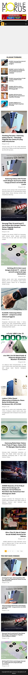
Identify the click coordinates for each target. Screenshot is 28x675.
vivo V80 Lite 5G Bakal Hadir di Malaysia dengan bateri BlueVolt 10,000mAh (14, 357)
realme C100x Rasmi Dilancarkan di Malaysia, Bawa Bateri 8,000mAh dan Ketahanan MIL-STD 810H (13, 401)
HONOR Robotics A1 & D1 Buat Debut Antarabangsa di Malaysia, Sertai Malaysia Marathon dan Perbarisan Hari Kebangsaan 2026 (13, 489)
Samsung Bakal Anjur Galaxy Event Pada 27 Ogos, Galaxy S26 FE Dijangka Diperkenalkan (14, 445)
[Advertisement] (14, 40)
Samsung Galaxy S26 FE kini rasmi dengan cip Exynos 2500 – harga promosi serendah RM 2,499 (14, 181)
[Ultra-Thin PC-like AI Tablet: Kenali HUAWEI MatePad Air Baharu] (14, 519)
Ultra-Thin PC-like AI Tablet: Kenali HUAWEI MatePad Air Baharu (15, 534)
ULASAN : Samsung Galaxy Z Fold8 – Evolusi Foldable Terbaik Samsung (17, 79)
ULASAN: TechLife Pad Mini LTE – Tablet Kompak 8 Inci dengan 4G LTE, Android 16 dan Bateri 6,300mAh (17, 71)
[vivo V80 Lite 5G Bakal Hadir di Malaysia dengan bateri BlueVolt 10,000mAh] (14, 342)
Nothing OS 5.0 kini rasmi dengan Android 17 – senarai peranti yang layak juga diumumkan (15, 271)
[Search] (26, 24)
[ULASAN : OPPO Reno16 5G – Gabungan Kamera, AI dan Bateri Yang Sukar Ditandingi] (4, 96)
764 (18, 551)
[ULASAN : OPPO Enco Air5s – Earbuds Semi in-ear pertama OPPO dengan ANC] (4, 87)
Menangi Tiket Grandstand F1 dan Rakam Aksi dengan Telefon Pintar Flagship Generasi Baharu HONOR (14, 226)
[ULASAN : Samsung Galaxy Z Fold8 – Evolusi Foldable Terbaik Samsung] (4, 79)
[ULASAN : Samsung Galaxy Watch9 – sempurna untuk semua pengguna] (4, 62)
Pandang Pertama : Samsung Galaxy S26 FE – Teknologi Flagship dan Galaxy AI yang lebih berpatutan (13, 138)
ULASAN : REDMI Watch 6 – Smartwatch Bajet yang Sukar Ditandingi (16, 104)
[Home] (2, 24)
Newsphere (20, 672)
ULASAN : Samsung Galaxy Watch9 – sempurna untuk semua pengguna (17, 62)
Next (22, 551)
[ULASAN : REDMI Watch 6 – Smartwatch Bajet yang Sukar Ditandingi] (4, 104)
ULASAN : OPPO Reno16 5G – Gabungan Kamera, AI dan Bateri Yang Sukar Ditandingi (17, 96)
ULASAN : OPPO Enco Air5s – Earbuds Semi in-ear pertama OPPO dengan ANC (16, 88)
